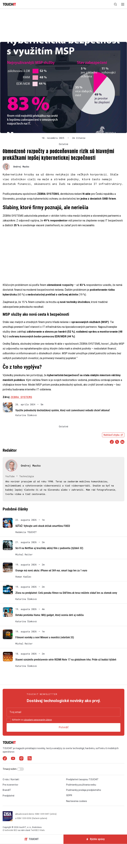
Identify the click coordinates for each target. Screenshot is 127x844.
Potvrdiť (63, 727)
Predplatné (8, 795)
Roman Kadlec (23, 577)
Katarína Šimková (26, 415)
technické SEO (11, 830)
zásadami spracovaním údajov (38, 720)
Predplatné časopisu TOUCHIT (82, 779)
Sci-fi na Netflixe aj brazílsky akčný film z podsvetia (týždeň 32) (49, 548)
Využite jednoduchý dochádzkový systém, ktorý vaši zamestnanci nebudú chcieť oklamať (62, 410)
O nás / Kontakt (11, 779)
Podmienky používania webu (81, 784)
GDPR (69, 795)
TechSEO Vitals (38, 830)
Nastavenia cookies (76, 801)
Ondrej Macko (21, 166)
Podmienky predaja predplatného (83, 790)
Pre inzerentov (10, 784)
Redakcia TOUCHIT (26, 532)
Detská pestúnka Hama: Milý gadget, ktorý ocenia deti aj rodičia (49, 615)
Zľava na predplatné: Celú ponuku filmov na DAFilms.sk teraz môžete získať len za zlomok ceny (66, 592)
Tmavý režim (10, 769)
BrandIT (7, 790)
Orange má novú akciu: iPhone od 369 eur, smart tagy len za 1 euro (51, 570)
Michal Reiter (24, 554)
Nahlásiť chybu (112, 435)
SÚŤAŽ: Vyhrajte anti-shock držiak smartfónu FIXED (42, 526)
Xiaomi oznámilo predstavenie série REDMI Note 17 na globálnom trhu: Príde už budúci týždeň (65, 659)
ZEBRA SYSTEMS (21, 397)
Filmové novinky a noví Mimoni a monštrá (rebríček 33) (44, 637)
